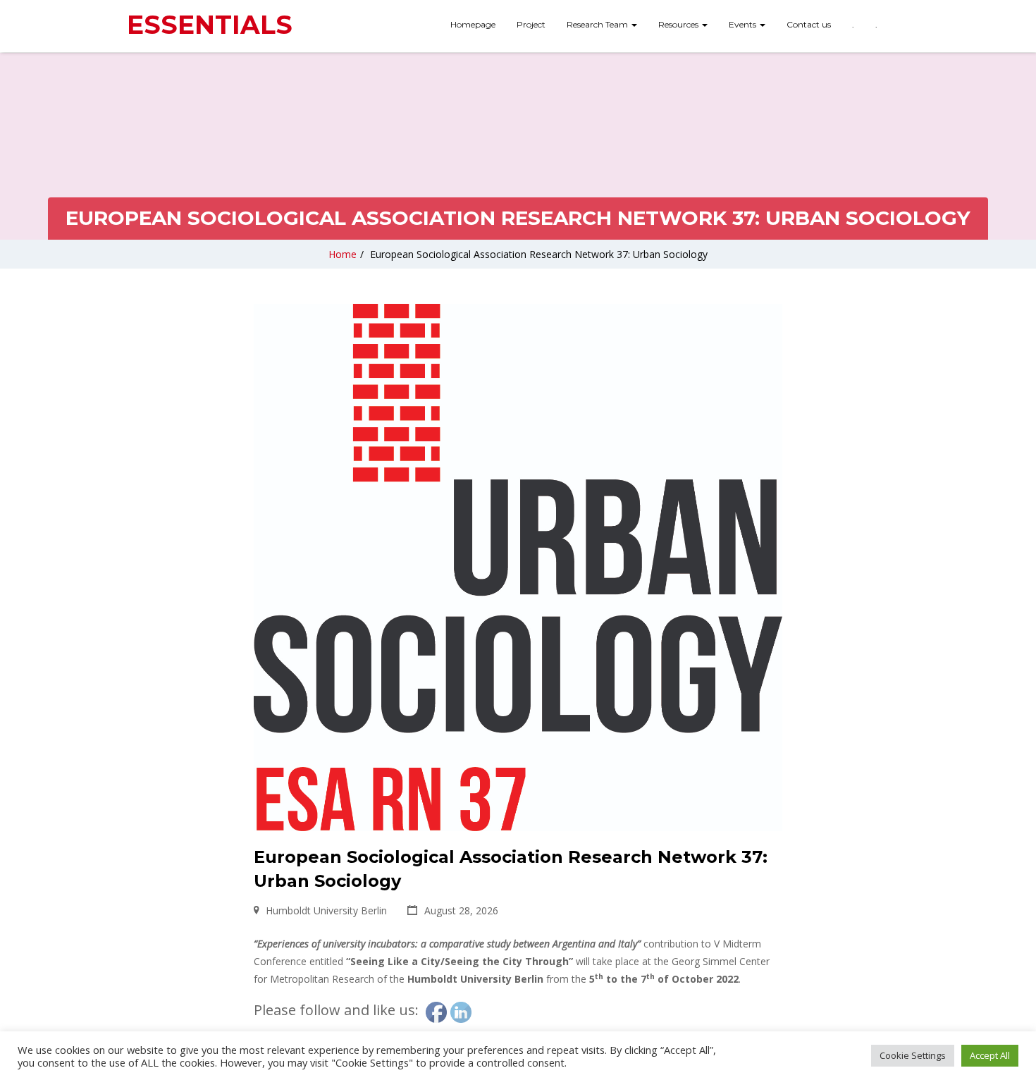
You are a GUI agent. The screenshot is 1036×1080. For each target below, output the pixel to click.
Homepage (472, 24)
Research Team (598, 24)
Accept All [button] (990, 1055)
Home (342, 254)
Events (743, 24)
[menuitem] (473, 26)
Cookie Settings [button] (913, 1055)
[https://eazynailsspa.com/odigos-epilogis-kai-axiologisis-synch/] (898, 19)
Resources (679, 24)
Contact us (809, 24)
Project (531, 24)
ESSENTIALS (209, 24)
